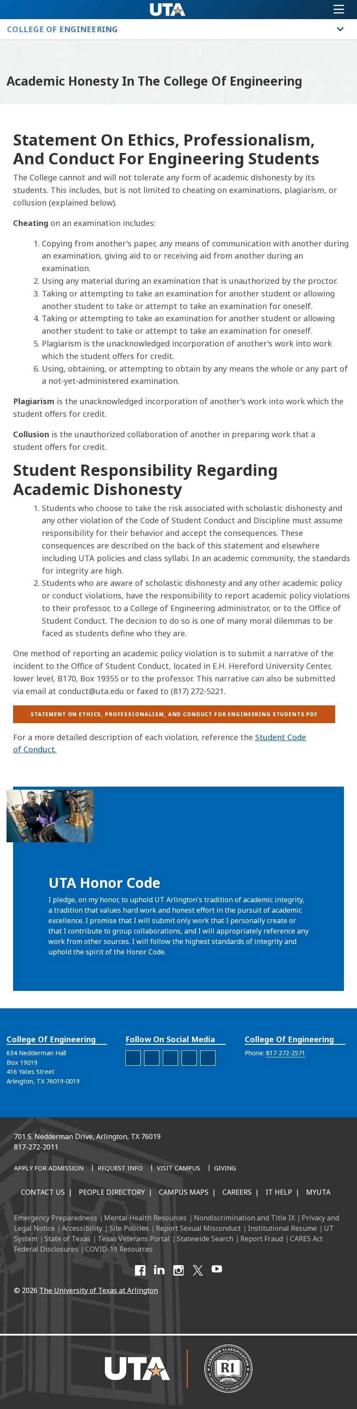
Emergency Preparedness (55, 1218)
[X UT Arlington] (197, 1270)
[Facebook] (140, 1270)
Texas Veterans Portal (134, 1238)
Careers (237, 1192)
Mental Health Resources (145, 1218)
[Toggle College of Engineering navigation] (340, 29)
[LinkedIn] (159, 1270)
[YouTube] (217, 1270)
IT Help (279, 1192)
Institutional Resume (282, 1228)
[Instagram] (178, 1270)
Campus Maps (184, 1192)
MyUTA (318, 1192)
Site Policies (129, 1228)
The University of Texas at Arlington (98, 1290)
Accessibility (82, 1228)
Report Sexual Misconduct (198, 1228)
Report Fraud (261, 1238)
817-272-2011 (36, 1147)
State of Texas (67, 1238)
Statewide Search (205, 1238)
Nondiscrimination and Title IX (244, 1218)
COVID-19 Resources (119, 1249)
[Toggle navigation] (339, 9)
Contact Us (43, 1192)
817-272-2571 (285, 1053)
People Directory (112, 1192)
